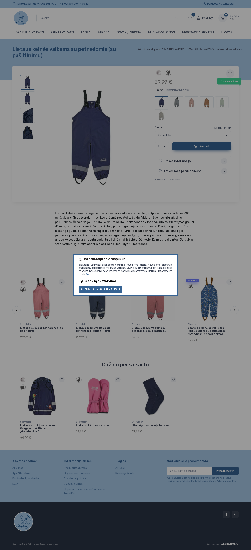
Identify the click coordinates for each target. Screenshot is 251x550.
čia (87, 274)
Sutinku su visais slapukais (100, 289)
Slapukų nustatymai (100, 281)
